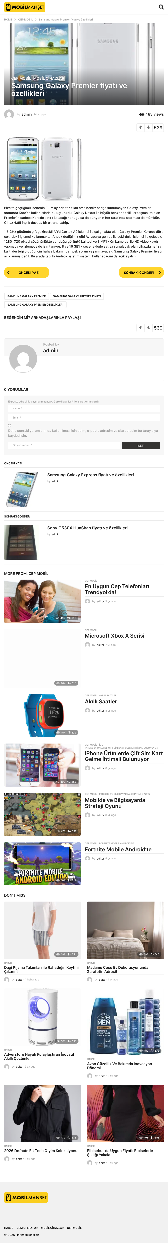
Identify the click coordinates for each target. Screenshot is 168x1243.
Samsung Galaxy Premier (26, 296)
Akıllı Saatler (101, 701)
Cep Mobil (21, 78)
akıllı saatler (108, 695)
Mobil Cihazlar (48, 78)
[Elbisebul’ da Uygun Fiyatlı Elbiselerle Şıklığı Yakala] (125, 1113)
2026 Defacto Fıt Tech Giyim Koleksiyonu (40, 1151)
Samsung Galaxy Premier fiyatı (77, 296)
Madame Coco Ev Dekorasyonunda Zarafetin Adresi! (117, 969)
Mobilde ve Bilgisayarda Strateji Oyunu (124, 794)
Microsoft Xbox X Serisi (114, 635)
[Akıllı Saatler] (42, 715)
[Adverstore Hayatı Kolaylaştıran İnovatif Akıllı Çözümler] (42, 1017)
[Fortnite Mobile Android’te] (42, 863)
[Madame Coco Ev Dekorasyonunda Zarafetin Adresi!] (125, 930)
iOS (101, 745)
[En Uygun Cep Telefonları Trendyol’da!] (42, 601)
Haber (8, 963)
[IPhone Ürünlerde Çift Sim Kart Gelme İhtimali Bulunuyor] (42, 765)
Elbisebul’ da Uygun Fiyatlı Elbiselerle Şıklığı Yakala (120, 1153)
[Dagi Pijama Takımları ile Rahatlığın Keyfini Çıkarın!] (42, 930)
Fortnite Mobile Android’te (118, 849)
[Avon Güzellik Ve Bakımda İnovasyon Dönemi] (125, 1021)
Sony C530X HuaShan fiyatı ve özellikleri (87, 527)
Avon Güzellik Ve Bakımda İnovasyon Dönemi (119, 1066)
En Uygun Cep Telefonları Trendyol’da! (117, 589)
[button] (161, 7)
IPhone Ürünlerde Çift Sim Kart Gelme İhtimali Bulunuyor (121, 748)
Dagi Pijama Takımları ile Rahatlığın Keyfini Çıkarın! (41, 969)
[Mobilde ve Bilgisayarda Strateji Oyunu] (42, 814)
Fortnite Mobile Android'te (116, 843)
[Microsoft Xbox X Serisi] (42, 658)
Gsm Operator (27, 1227)
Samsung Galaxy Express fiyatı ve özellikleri (90, 474)
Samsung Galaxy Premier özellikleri (35, 304)
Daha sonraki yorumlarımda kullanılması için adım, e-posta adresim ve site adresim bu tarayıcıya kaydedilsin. (83, 433)
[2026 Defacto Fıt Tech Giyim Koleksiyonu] (42, 1113)
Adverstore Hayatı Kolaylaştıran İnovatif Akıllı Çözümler (39, 1056)
